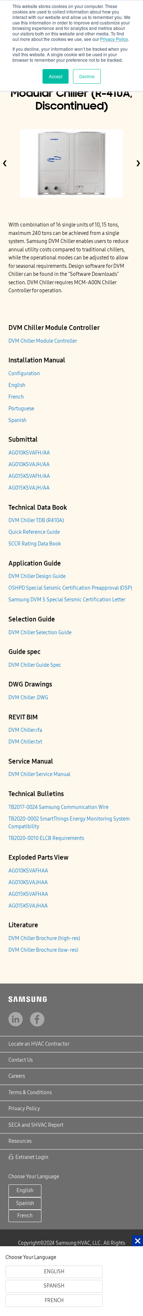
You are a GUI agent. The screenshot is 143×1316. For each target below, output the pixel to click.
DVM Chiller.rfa (25, 730)
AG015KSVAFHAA (28, 894)
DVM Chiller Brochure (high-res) (44, 938)
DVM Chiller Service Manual (39, 774)
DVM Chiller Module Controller (42, 341)
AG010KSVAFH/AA (29, 453)
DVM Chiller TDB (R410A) (36, 520)
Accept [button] (55, 76)
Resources (20, 1141)
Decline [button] (87, 76)
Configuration (24, 373)
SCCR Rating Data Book (34, 544)
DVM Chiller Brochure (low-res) (43, 950)
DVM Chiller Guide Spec (34, 665)
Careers (16, 1076)
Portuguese (21, 409)
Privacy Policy (114, 39)
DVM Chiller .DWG (28, 698)
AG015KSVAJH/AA (29, 488)
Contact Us (20, 1060)
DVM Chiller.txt (25, 742)
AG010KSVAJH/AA (29, 464)
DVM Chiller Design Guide (37, 576)
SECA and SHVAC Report (35, 1125)
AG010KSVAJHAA (28, 882)
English (16, 385)
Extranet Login (31, 1157)
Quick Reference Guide (34, 532)
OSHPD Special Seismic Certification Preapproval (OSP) (70, 588)
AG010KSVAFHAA (28, 871)
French (16, 397)
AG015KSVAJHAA (28, 906)
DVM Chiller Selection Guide (40, 633)
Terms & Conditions (30, 1092)
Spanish (17, 420)
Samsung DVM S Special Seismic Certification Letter (66, 600)
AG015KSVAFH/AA (29, 476)
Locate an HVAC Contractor (38, 1044)
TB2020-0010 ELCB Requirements (46, 838)
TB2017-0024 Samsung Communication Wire (58, 807)
